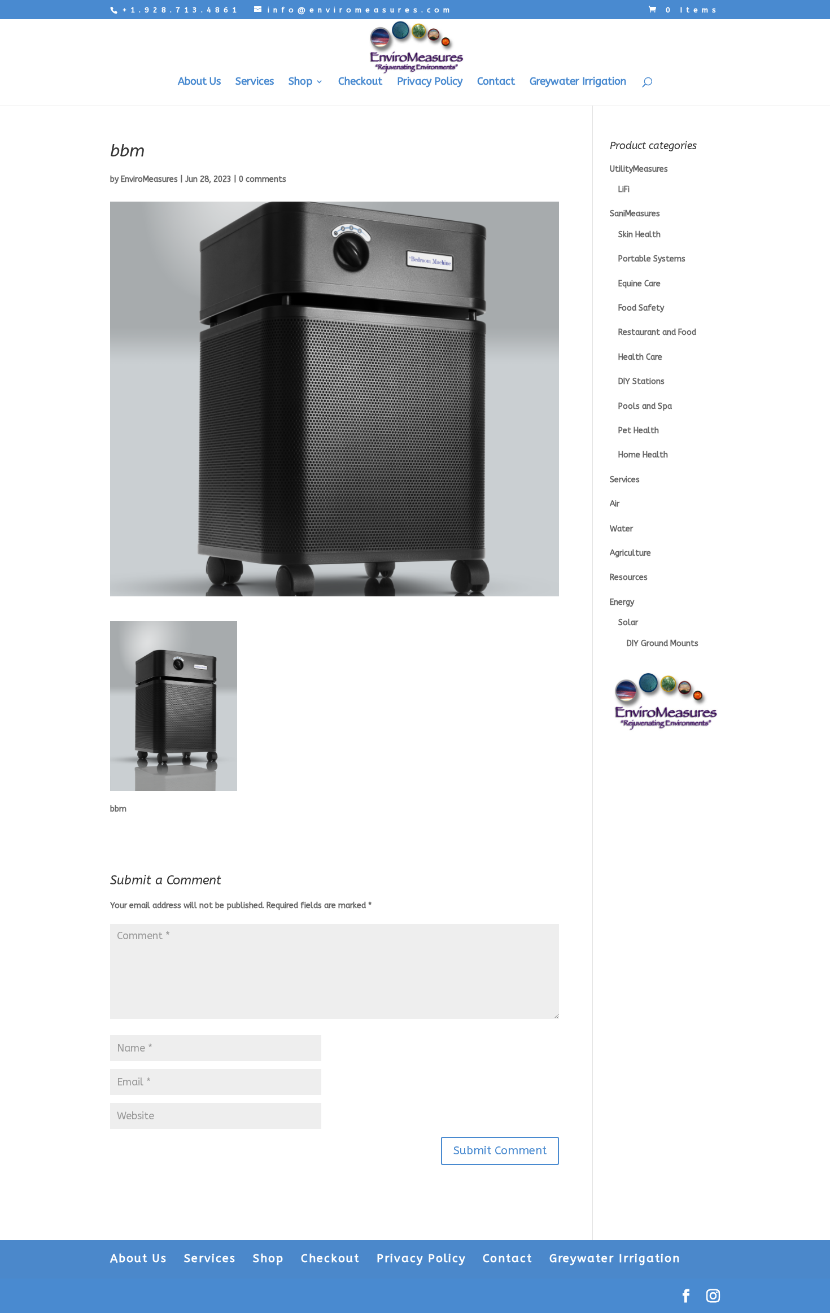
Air (614, 504)
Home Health (643, 455)
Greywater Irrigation (578, 82)
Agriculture (630, 553)
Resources (629, 577)
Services (254, 82)
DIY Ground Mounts (662, 643)
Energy (622, 602)
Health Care (640, 357)
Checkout (360, 82)
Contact (496, 82)
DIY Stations (641, 381)
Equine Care (639, 284)
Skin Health (639, 234)
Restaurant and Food (657, 332)
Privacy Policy (429, 82)
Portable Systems (651, 259)
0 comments (262, 179)
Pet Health (638, 430)
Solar (628, 622)
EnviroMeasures (149, 179)
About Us (199, 82)
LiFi (624, 189)
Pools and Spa (645, 406)
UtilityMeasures (639, 169)
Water (621, 529)
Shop (300, 82)
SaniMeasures (635, 214)
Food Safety (641, 308)
